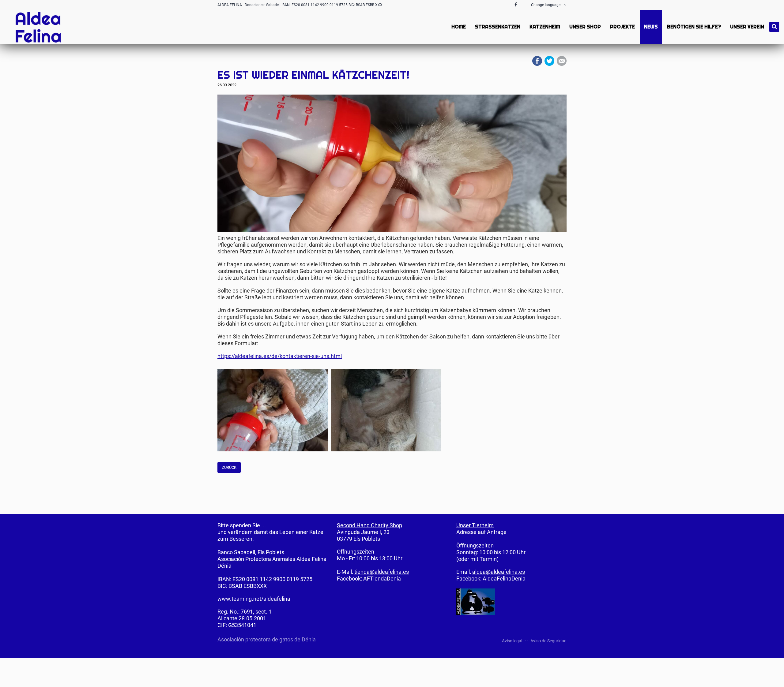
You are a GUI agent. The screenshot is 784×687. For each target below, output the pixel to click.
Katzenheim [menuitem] (545, 27)
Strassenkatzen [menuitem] (497, 27)
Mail (562, 61)
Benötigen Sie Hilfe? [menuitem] (694, 27)
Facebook (537, 61)
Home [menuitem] (458, 27)
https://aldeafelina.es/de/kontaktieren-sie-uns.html (279, 356)
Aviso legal (512, 640)
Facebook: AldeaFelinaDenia (491, 578)
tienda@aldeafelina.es (381, 572)
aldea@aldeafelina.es (498, 572)
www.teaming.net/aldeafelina (253, 599)
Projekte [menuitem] (622, 27)
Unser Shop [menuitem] (585, 27)
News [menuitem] (651, 27)
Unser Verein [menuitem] (747, 27)
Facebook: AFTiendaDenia (369, 578)
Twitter (549, 61)
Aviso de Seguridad (548, 640)
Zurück (229, 467)
